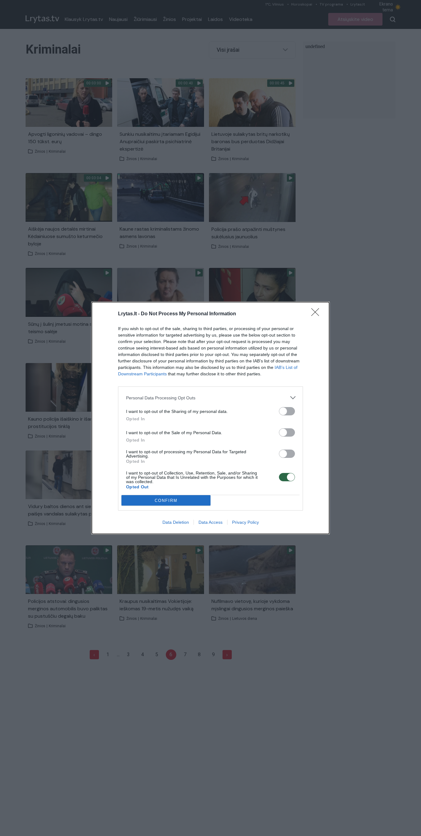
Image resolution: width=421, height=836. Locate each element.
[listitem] (210, 397)
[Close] (317, 314)
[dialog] (210, 418)
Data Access (210, 522)
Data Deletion (175, 522)
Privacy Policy (245, 522)
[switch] (287, 411)
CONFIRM (166, 500)
